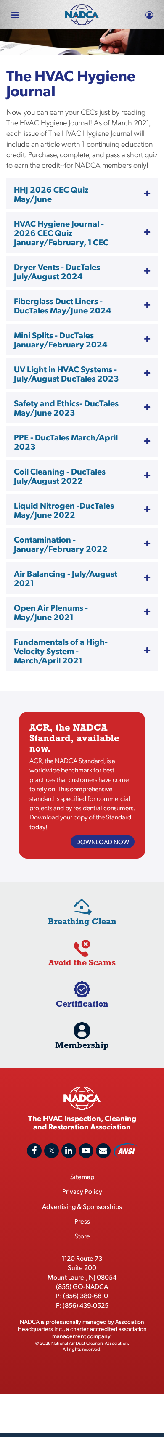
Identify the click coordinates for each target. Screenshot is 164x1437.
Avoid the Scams (82, 962)
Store (82, 1235)
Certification (82, 1003)
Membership (82, 1045)
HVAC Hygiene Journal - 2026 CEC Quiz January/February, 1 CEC (61, 232)
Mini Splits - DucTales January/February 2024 (61, 339)
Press (82, 1221)
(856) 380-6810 (85, 1295)
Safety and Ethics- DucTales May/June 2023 (66, 408)
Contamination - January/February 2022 (61, 544)
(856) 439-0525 (85, 1305)
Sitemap (82, 1176)
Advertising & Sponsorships (82, 1206)
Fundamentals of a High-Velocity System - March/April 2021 (61, 650)
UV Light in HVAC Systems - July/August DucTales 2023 (66, 373)
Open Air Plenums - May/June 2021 (51, 612)
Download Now (102, 842)
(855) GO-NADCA (82, 1286)
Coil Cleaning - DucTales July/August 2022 (60, 476)
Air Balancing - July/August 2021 (65, 578)
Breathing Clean (82, 921)
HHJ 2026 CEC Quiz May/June (51, 194)
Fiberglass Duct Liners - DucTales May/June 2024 (62, 305)
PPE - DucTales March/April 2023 (66, 442)
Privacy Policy (82, 1191)
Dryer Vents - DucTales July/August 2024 (57, 271)
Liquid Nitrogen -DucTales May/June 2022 (64, 510)
